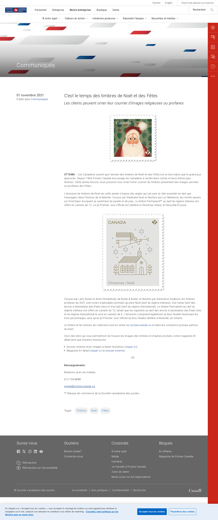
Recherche (139, 490)
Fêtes (105, 410)
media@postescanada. (79, 386)
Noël (94, 410)
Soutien (157, 3)
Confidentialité (120, 490)
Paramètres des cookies (183, 511)
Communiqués (39, 99)
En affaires (165, 451)
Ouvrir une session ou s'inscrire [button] (198, 3)
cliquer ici (131, 346)
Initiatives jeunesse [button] (103, 18)
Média (115, 456)
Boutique (102, 9)
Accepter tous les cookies (152, 511)
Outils (116, 9)
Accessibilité (79, 490)
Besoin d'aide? (73, 451)
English (168, 3)
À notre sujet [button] (49, 18)
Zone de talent (120, 471)
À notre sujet (119, 451)
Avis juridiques (99, 490)
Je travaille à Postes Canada (129, 466)
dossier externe (114, 350)
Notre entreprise (80, 9)
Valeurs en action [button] (75, 18)
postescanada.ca (140, 325)
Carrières (117, 461)
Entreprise (58, 9)
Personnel (40, 9)
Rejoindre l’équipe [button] (133, 18)
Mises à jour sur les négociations (131, 476)
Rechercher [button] (199, 9)
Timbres (81, 410)
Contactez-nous (73, 456)
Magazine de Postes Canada (176, 456)
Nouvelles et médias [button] (163, 18)
